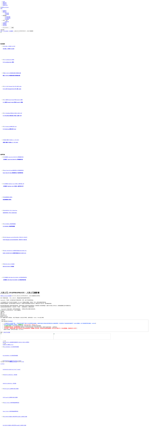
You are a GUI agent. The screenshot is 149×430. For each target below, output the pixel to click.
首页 (1, 8)
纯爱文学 (5, 3)
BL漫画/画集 (7, 16)
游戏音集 (5, 24)
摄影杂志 (5, 2)
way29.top (2, 363)
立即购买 (11, 321)
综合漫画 (7, 19)
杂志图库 (11, 31)
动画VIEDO (5, 5)
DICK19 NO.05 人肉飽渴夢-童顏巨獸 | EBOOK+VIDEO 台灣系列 (16, 342)
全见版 (8, 332)
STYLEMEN (5, 31)
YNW (23, 361)
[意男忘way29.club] (4, 7)
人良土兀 (5, 332)
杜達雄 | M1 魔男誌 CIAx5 (8, 344)
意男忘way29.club (4, 295)
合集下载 (5, 25)
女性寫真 (7, 14)
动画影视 (5, 22)
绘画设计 (5, 10)
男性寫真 (7, 13)
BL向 (4, 1)
